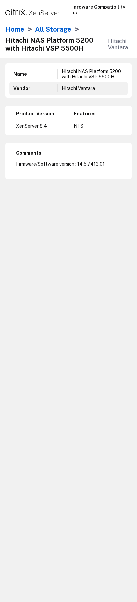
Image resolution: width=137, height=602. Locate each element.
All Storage (53, 29)
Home (14, 29)
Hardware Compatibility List (97, 9)
